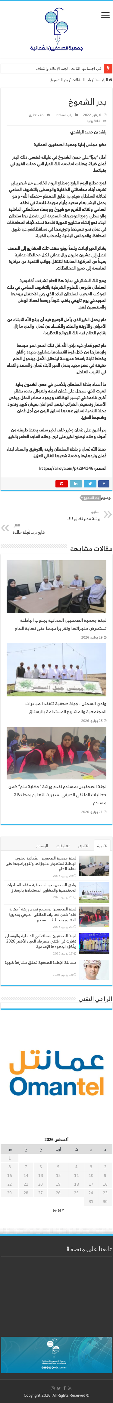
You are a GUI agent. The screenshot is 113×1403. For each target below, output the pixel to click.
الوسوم (42, 845)
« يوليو (58, 1209)
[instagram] (52, 1388)
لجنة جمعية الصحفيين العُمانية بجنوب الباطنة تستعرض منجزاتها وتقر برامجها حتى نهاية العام (60, 624)
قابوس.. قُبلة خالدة (29, 529)
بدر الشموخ (91, 498)
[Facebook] (64, 1388)
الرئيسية (102, 79)
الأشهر (83, 845)
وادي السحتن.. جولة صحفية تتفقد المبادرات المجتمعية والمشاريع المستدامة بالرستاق (65, 707)
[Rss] (69, 1388)
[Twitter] (58, 1388)
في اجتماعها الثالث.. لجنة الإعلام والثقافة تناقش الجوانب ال (53, 68)
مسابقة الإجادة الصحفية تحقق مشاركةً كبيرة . (40, 965)
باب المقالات (81, 79)
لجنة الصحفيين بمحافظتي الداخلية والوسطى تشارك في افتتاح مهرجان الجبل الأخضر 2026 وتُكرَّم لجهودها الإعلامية (40, 941)
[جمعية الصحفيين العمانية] (56, 28)
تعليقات (63, 845)
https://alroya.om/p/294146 (66, 468)
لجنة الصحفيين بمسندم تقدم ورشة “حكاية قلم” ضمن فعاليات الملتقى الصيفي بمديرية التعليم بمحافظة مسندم (57, 794)
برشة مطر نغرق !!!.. (83, 515)
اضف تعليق (36, 115)
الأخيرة (102, 845)
